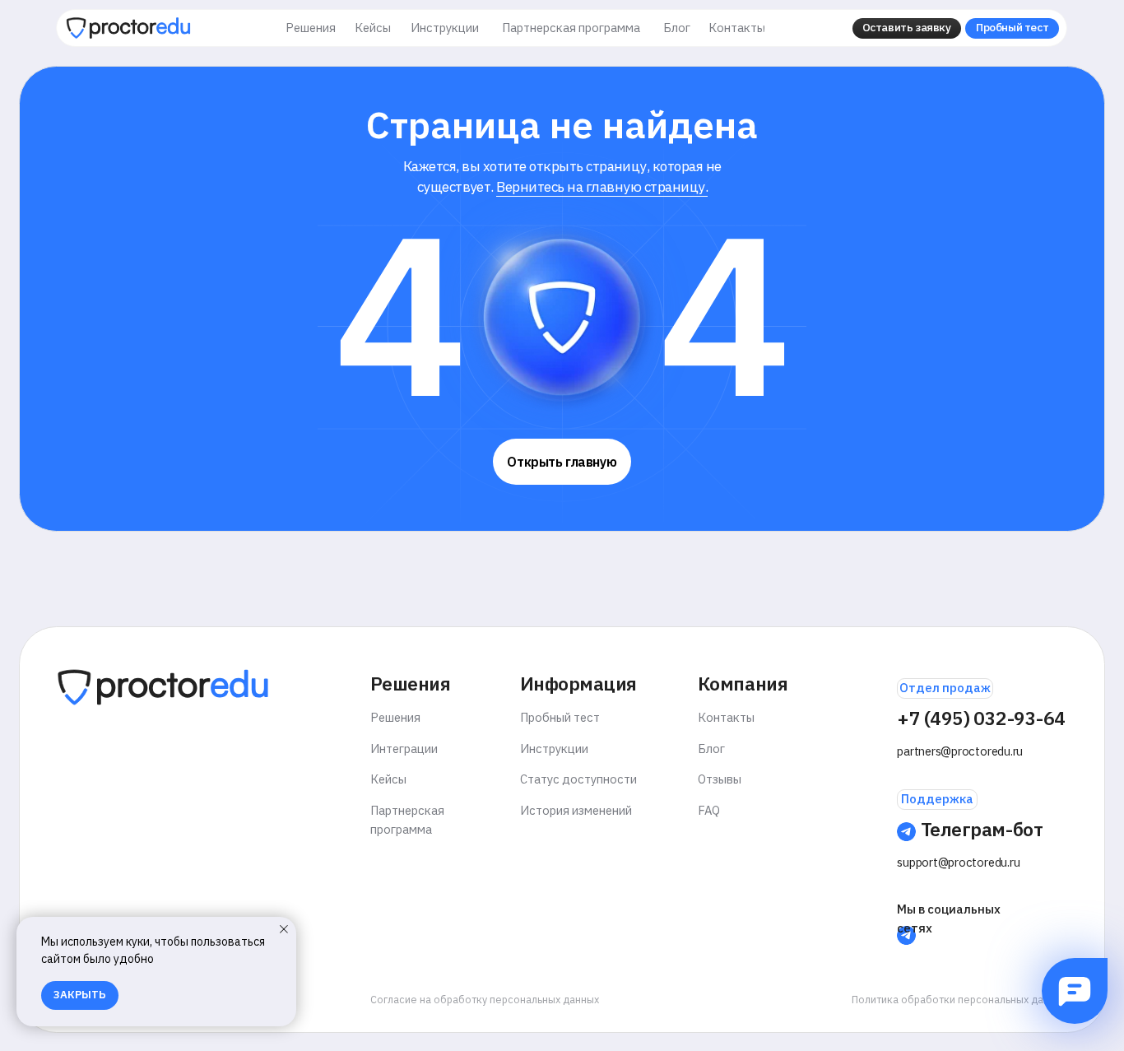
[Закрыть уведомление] (284, 929)
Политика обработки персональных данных (959, 999)
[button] (906, 28)
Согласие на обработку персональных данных (484, 999)
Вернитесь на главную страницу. (602, 187)
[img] (128, 28)
